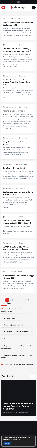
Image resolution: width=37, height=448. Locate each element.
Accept (7, 443)
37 (23, 300)
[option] (18, 398)
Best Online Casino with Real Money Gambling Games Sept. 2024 (16, 82)
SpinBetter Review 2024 (14, 168)
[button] (31, 376)
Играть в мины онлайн (14, 111)
